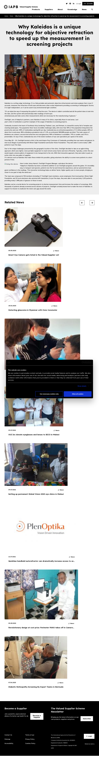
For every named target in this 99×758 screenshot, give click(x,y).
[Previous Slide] (82, 202)
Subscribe (87, 719)
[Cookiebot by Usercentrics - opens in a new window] (83, 362)
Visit (85, 3)
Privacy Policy (29, 739)
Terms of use (29, 735)
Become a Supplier (37, 716)
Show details (82, 386)
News (11, 16)
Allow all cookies (77, 394)
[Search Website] (92, 9)
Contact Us (8, 735)
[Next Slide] (92, 202)
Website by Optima (89, 744)
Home (6, 16)
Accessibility (9, 743)
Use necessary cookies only (49, 394)
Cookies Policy (30, 743)
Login (79, 3)
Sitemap (7, 739)
